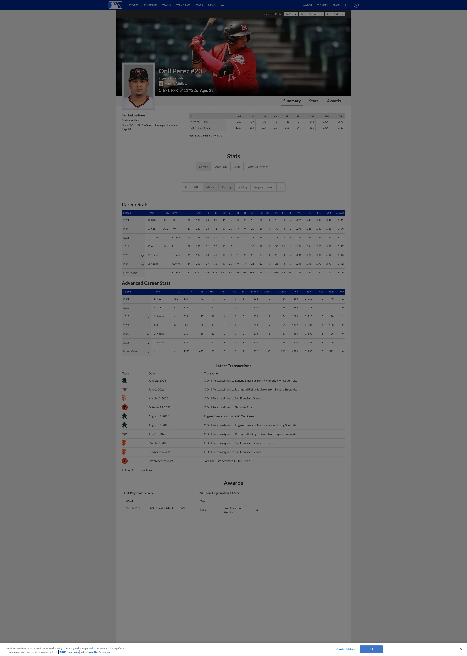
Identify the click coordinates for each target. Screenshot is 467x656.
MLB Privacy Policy (69, 652)
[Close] (461, 649)
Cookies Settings (345, 649)
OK (371, 649)
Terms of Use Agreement (97, 652)
